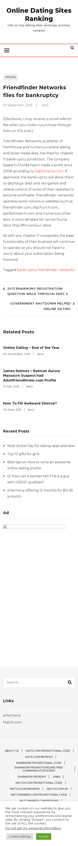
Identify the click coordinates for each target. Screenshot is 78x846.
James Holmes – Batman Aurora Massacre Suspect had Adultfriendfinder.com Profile (31, 375)
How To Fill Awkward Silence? (30, 403)
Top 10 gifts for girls (23, 454)
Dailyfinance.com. (49, 171)
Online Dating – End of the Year (31, 348)
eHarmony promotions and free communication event (39, 769)
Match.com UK (57, 788)
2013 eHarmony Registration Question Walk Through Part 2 (37, 291)
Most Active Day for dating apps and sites (41, 446)
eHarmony (12, 715)
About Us (12, 750)
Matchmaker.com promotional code (39, 794)
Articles (10, 77)
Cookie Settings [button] (20, 836)
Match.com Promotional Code (39, 782)
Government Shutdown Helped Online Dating (40, 306)
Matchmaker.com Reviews (39, 800)
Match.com (12, 722)
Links (56, 776)
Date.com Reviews (39, 756)
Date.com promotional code (48, 750)
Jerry (45, 105)
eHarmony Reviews (32, 776)
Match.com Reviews (25, 788)
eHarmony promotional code (38, 762)
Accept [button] (44, 836)
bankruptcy (27, 270)
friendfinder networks (56, 270)
